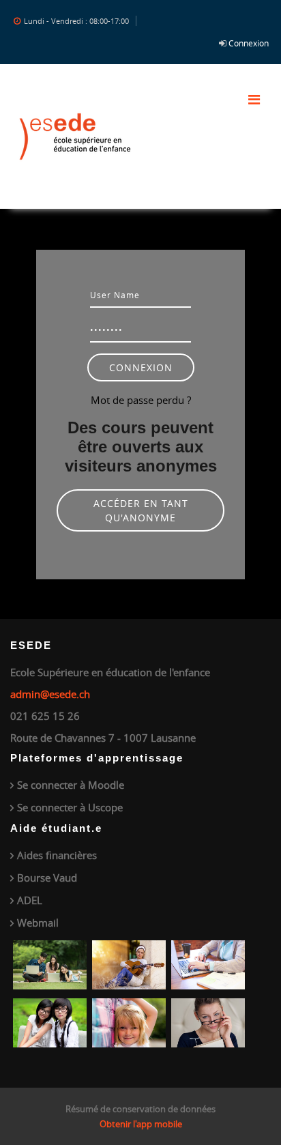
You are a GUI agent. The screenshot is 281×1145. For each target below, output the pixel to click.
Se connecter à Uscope (70, 807)
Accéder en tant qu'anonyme (140, 510)
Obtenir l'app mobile (141, 1124)
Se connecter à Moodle (70, 785)
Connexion (248, 43)
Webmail (38, 922)
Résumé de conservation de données (140, 1109)
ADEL (29, 900)
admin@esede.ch (50, 694)
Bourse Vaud (47, 877)
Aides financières (57, 855)
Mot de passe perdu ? (141, 400)
